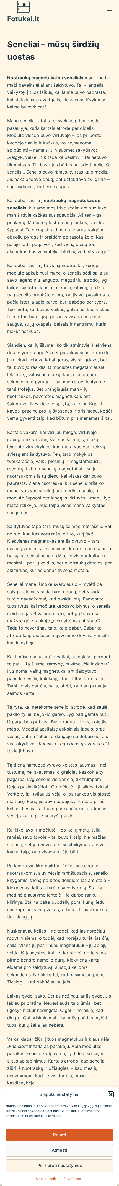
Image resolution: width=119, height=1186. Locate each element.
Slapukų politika (48, 1179)
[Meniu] (109, 12)
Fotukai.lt (23, 19)
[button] (110, 1094)
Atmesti (59, 1150)
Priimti (59, 1135)
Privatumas (72, 1179)
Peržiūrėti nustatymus (59, 1165)
